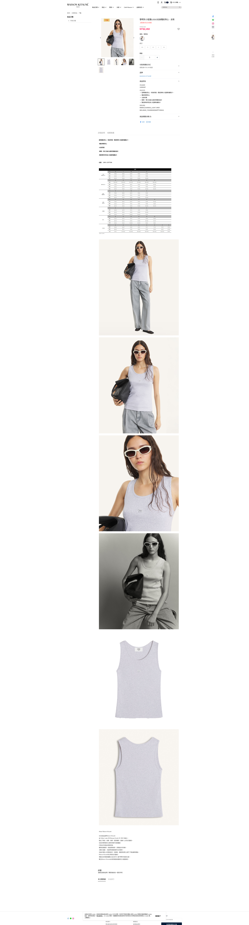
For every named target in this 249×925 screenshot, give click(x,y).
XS (142, 47)
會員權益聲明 (136, 924)
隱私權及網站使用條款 (111, 924)
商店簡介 (108, 921)
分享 (143, 122)
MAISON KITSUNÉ (145, 76)
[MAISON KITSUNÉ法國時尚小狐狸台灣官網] (78, 5)
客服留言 (135, 921)
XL (164, 47)
